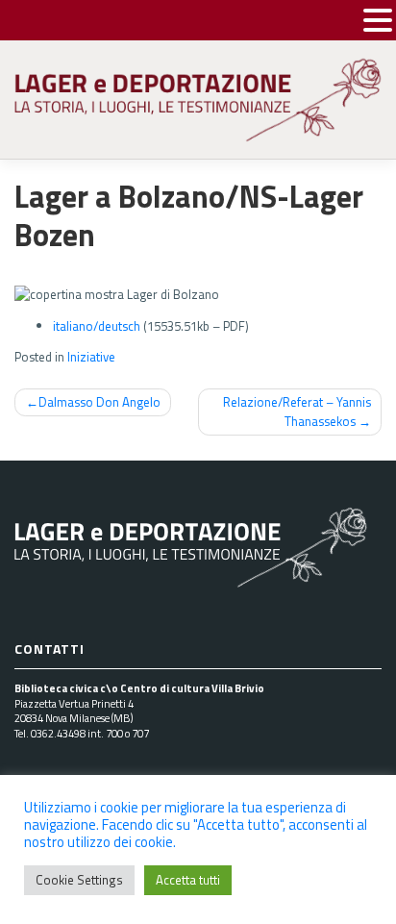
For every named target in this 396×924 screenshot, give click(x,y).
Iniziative (91, 356)
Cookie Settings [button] (79, 879)
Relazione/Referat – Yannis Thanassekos (297, 411)
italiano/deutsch (96, 326)
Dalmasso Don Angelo (99, 402)
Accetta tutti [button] (188, 879)
